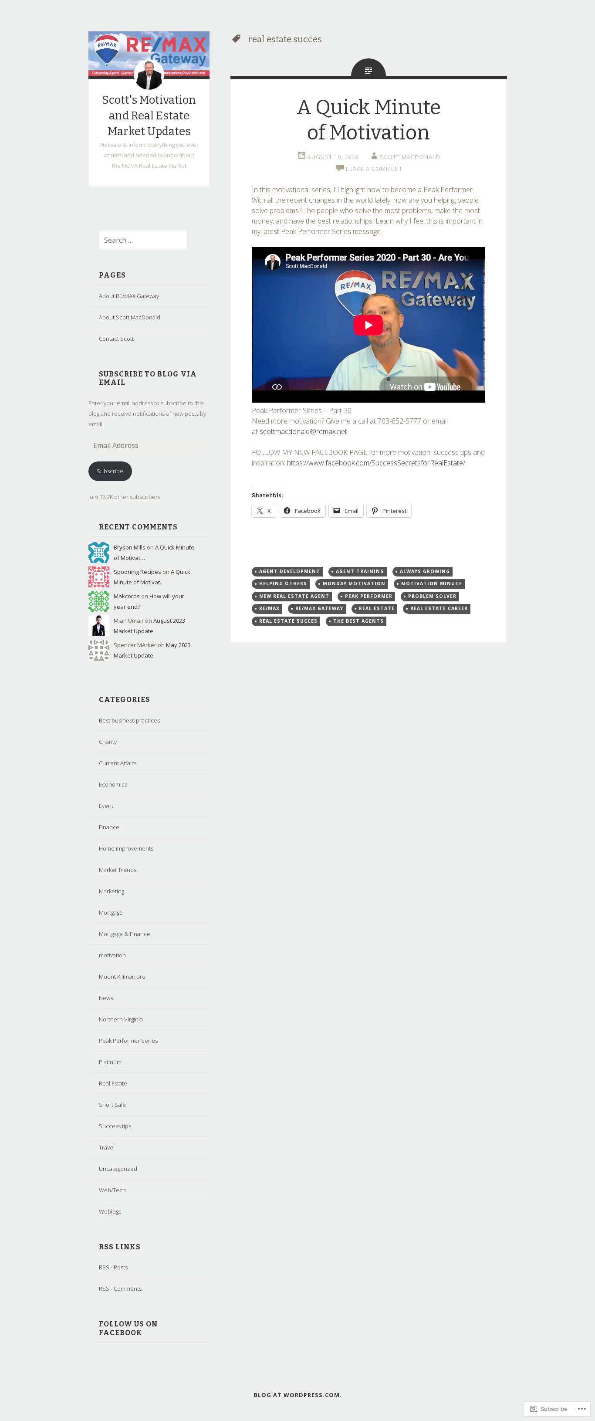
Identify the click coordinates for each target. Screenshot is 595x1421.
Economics (113, 784)
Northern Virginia (121, 1019)
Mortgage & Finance (124, 934)
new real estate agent (294, 596)
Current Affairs (117, 763)
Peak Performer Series (128, 1041)
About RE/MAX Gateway (129, 296)
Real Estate (113, 1083)
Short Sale (112, 1105)
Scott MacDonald (410, 157)
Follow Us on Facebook (128, 1328)
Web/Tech (112, 1190)
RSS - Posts (113, 1267)
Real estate (377, 608)
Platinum (110, 1062)
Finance (109, 827)
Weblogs (110, 1211)
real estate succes (288, 621)
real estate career (439, 608)
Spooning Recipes (137, 572)
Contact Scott (116, 339)
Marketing (111, 891)
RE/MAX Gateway (319, 608)
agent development (289, 571)
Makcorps (127, 596)
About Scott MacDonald (129, 317)
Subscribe (110, 471)
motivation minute (431, 583)
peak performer (368, 596)
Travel (107, 1147)
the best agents (358, 621)
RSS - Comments (120, 1288)
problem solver (432, 596)
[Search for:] (137, 240)
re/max (269, 608)
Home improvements (126, 848)
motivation (112, 955)
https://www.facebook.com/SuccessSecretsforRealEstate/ (377, 463)
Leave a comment (374, 169)
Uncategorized (118, 1169)
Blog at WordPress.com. (298, 1395)
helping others (283, 583)
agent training (360, 571)
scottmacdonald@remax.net (303, 431)
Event (106, 806)
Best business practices (129, 720)
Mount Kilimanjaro (122, 976)
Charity (108, 742)
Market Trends (117, 870)
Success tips (115, 1126)
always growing (425, 571)
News (106, 998)
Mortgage (111, 912)
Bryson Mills (129, 547)
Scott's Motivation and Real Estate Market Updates (149, 115)
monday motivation (354, 583)
